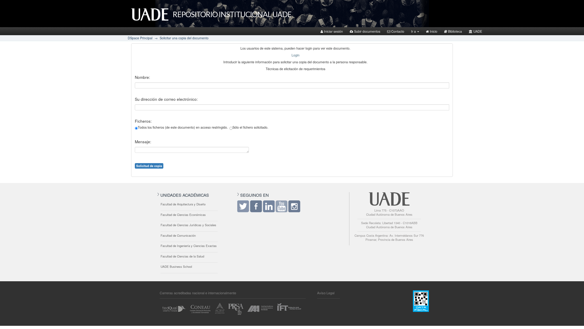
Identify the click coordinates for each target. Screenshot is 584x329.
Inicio (433, 31)
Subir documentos (367, 31)
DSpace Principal (140, 38)
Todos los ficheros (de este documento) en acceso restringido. (183, 127)
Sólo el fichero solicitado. (250, 127)
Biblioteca (455, 31)
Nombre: (142, 77)
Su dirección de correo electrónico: (166, 99)
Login (296, 55)
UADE (477, 31)
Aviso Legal (325, 292)
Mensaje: (143, 141)
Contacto (397, 31)
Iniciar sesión (333, 31)
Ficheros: (143, 121)
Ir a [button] (414, 31)
